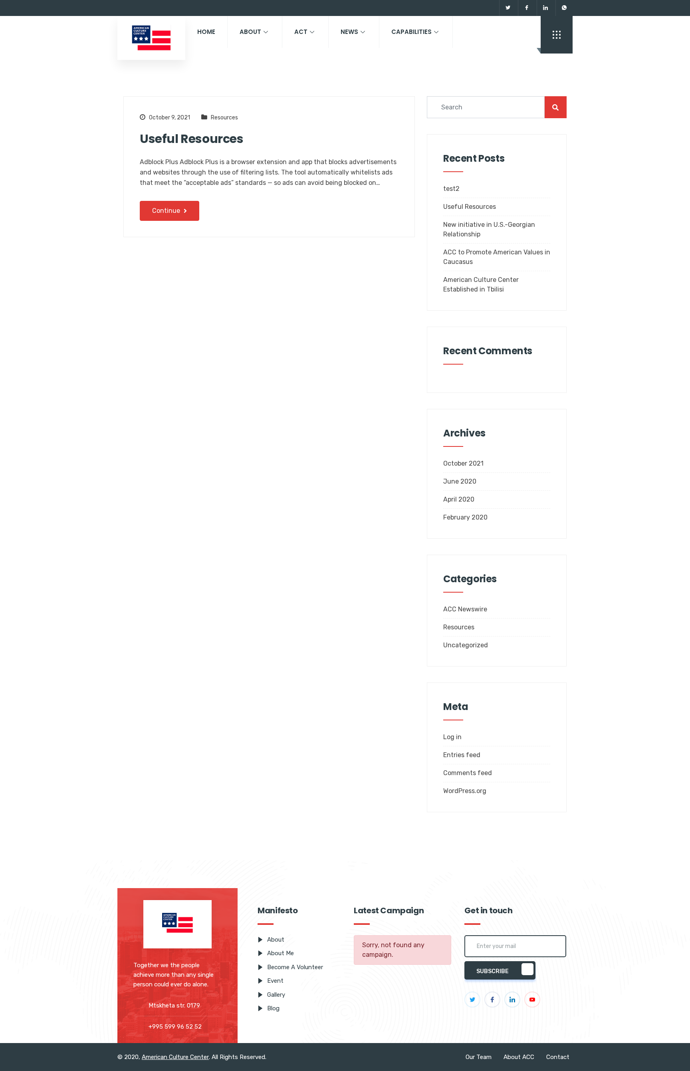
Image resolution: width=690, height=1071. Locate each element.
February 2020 (465, 517)
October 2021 (463, 463)
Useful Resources (192, 138)
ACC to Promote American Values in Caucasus (496, 257)
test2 (451, 188)
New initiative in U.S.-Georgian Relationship (489, 229)
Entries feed (461, 755)
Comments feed (467, 773)
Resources (224, 117)
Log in (452, 737)
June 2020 (459, 481)
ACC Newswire (465, 609)
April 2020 (458, 499)
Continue (167, 210)
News (349, 32)
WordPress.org (464, 791)
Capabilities (411, 32)
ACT (300, 32)
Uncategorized (465, 645)
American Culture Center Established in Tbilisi (481, 284)
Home (206, 32)
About (250, 32)
